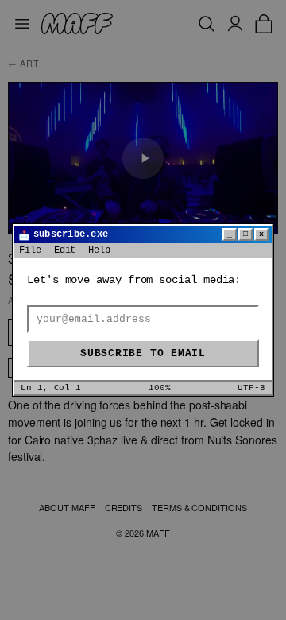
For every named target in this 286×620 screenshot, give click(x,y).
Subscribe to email (143, 353)
